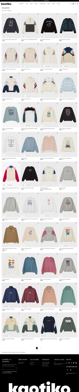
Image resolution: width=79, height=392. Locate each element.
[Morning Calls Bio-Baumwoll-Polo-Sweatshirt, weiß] (30, 205)
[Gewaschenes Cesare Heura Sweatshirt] (68, 295)
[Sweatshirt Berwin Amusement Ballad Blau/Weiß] (68, 85)
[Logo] (6, 4)
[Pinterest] (69, 363)
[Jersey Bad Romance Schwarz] (49, 25)
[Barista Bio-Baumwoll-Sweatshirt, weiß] (49, 205)
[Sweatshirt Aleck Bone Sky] (68, 55)
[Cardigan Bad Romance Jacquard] (68, 25)
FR (76, 373)
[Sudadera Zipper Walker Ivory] (30, 85)
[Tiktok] (71, 363)
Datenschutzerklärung (8, 372)
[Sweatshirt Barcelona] (11, 265)
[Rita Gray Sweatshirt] (68, 174)
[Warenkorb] (77, 4)
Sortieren (7, 10)
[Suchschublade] (71, 4)
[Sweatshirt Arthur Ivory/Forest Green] (49, 55)
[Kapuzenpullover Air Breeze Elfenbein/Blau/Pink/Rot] (11, 174)
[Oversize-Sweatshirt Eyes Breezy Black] (30, 174)
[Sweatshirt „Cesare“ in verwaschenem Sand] (49, 295)
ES (66, 374)
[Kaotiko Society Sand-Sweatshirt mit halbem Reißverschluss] (11, 234)
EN (74, 373)
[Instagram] (66, 363)
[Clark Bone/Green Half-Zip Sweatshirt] (30, 325)
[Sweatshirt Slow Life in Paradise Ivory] (68, 144)
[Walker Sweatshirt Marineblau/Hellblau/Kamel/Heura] (49, 325)
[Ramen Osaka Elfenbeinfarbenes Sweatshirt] (68, 234)
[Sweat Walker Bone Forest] (30, 55)
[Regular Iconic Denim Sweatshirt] (30, 265)
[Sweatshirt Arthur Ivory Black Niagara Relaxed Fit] (30, 25)
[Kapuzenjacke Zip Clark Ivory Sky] (11, 85)
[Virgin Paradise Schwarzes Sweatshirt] (68, 114)
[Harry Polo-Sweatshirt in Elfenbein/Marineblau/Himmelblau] (49, 174)
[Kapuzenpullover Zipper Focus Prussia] (11, 295)
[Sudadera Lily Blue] (30, 144)
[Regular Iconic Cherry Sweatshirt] (49, 265)
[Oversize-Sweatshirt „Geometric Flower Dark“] (11, 25)
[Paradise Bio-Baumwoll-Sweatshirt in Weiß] (11, 144)
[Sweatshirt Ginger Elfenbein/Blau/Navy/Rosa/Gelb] (49, 85)
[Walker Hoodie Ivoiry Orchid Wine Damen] (11, 55)
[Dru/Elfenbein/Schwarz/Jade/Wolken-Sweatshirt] (30, 114)
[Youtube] (74, 363)
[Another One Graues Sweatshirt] (68, 205)
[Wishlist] (75, 4)
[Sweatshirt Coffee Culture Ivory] (30, 234)
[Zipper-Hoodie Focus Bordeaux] (30, 295)
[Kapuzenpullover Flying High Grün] (68, 325)
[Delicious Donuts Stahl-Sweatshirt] (11, 114)
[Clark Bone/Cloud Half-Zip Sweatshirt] (11, 325)
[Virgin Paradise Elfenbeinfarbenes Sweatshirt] (49, 114)
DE (73, 373)
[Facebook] (76, 363)
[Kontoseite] (73, 4)
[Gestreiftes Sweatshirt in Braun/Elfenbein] (49, 144)
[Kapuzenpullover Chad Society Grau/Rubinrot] (49, 234)
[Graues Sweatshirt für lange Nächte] (68, 265)
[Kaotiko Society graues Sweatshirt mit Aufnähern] (11, 205)
